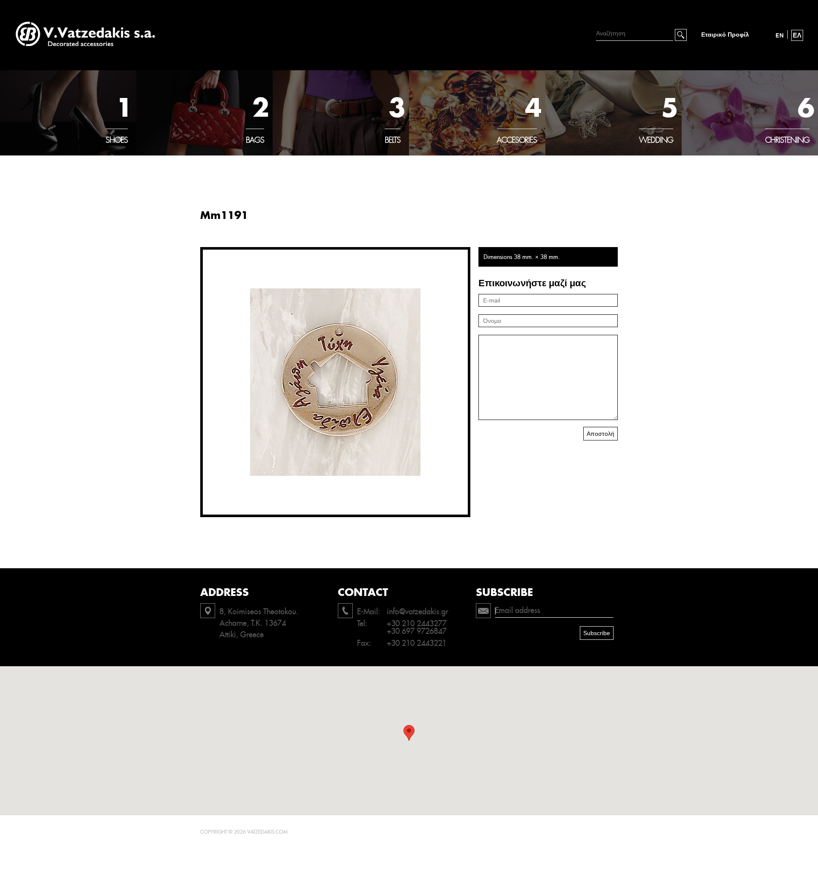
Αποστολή (600, 433)
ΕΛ (797, 35)
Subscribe (596, 633)
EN (779, 35)
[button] (409, 733)
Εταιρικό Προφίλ (725, 34)
